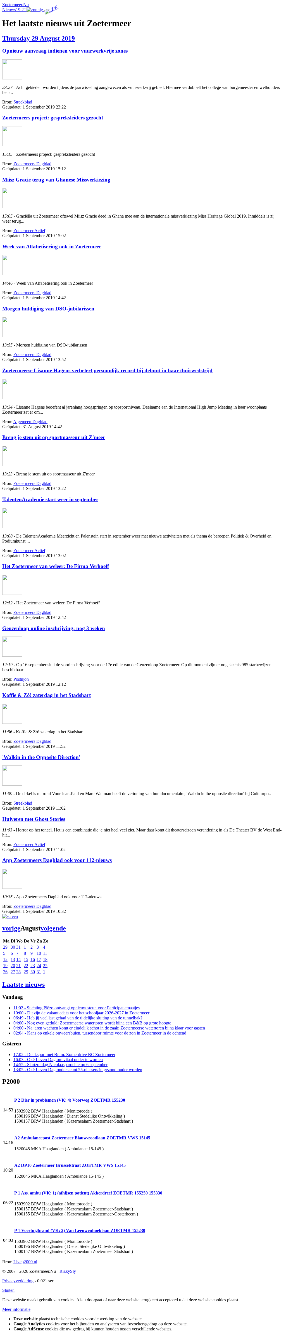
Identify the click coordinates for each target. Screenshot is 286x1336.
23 (32, 965)
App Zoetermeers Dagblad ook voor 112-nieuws (57, 860)
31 (18, 947)
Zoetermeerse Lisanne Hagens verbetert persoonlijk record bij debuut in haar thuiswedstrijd (107, 370)
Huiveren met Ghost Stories (33, 819)
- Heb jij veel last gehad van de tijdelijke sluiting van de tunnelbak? (77, 1017)
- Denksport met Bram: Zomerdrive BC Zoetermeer (64, 1054)
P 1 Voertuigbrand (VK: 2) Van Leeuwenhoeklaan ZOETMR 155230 (79, 1230)
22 (26, 965)
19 (5, 965)
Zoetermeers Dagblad (32, 163)
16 (32, 959)
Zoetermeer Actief (29, 230)
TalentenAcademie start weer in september (50, 499)
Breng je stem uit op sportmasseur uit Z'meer (53, 437)
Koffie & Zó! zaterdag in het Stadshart (46, 695)
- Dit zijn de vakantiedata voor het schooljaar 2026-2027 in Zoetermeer (81, 1012)
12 (5, 959)
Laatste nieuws (23, 984)
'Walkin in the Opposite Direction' (41, 757)
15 (26, 959)
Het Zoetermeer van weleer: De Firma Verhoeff (55, 566)
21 (18, 965)
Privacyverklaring (18, 1280)
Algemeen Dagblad (30, 421)
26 (5, 971)
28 (18, 971)
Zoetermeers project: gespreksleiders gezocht (52, 118)
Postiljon (21, 679)
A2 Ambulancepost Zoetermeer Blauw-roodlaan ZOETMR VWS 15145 (82, 1137)
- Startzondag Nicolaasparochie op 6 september (60, 1064)
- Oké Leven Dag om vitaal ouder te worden (58, 1059)
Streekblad (22, 102)
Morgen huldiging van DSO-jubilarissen (48, 309)
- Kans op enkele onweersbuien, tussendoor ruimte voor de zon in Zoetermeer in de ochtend (99, 1033)
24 (39, 965)
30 (13, 947)
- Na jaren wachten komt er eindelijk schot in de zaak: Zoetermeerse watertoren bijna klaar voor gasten (109, 1028)
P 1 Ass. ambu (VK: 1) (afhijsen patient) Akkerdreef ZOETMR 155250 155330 (88, 1193)
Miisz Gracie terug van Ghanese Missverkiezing (56, 180)
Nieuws (9, 9)
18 (45, 959)
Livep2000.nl (25, 1261)
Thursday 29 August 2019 (38, 38)
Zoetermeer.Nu (15, 4)
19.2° (21, 9)
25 (45, 965)
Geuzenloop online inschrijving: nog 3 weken (53, 628)
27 (13, 971)
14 (18, 959)
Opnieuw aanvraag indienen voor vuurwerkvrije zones (65, 51)
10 (39, 953)
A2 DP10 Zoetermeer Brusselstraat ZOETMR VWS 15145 (70, 1165)
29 (5, 947)
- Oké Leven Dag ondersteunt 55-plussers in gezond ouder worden (77, 1069)
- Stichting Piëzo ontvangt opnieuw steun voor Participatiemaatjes (76, 1007)
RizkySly (67, 1271)
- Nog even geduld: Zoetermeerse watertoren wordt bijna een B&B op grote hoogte (92, 1023)
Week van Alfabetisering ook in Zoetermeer (51, 246)
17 (39, 959)
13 (13, 959)
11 (45, 953)
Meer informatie (16, 1309)
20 (13, 965)
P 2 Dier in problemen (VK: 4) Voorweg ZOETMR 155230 (69, 1100)
